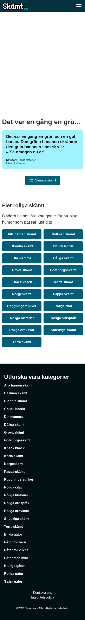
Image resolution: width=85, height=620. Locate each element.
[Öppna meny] (79, 6)
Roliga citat (63, 306)
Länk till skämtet (16, 163)
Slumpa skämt (45, 180)
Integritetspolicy (42, 597)
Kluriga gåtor (14, 566)
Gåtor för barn (15, 542)
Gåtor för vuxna (16, 550)
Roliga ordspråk (63, 318)
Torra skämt (22, 342)
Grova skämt (22, 270)
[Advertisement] (42, 65)
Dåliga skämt (63, 258)
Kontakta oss (42, 592)
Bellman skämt (63, 234)
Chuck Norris (63, 246)
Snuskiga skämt (63, 330)
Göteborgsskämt (63, 270)
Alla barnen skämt (22, 234)
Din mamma (22, 258)
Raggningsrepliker (21, 306)
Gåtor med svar (16, 558)
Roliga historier (27, 160)
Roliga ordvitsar (21, 330)
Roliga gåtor (13, 573)
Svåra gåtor (13, 581)
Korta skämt (63, 282)
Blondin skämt (22, 246)
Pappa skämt (63, 294)
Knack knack (22, 282)
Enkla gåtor (13, 534)
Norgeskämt (21, 294)
